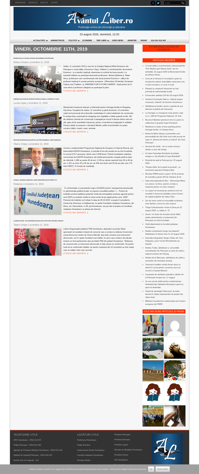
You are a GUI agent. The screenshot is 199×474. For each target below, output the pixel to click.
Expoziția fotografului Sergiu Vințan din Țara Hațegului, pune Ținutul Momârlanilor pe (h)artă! (164, 241)
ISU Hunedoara (121, 460)
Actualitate (39, 40)
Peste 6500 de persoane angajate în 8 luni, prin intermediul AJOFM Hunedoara (37, 140)
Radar (144, 40)
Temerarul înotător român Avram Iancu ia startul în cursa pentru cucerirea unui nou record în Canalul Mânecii (163, 267)
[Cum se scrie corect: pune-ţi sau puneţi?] (153, 394)
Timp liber (101, 40)
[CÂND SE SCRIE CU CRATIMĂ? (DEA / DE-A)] (174, 394)
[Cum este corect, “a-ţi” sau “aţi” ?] (174, 326)
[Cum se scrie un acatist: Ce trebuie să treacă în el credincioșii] (174, 348)
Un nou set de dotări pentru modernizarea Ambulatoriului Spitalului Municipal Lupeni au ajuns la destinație (164, 284)
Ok (151, 469)
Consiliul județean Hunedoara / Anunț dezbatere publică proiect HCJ (35, 180)
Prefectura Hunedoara (86, 440)
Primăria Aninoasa (122, 439)
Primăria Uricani (121, 455)
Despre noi (32, 2)
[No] (195, 469)
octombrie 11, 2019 (39, 62)
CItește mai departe (74, 91)
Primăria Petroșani (122, 434)
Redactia (44, 2)
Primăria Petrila (83, 460)
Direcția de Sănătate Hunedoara (128, 450)
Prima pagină (20, 2)
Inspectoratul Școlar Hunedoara (90, 450)
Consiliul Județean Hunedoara (90, 455)
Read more (162, 469)
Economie (87, 40)
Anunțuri (132, 40)
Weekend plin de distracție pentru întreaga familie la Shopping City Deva (36, 99)
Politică (73, 40)
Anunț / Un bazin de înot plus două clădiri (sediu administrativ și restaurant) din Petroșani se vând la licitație (162, 217)
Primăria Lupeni (121, 445)
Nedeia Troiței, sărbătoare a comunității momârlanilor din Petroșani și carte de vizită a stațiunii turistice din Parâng (164, 251)
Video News (117, 40)
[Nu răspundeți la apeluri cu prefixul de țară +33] (174, 416)
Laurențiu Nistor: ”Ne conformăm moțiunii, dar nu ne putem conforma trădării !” (39, 221)
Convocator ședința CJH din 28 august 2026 (164, 95)
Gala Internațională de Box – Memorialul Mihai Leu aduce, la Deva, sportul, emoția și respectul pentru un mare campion (165, 184)
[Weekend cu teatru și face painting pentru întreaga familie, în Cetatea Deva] (174, 371)
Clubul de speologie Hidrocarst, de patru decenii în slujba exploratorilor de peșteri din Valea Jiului (164, 294)
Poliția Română (83, 445)
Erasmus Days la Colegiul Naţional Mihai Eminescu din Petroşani (34, 58)
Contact (54, 2)
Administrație (57, 40)
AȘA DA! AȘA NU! (158, 40)
